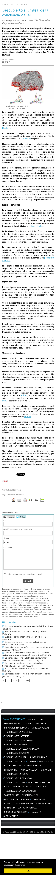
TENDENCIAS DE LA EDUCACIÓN (18, 778)
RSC (49, 782)
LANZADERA (9, 807)
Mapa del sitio (8, 851)
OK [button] (28, 871)
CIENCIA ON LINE (35, 719)
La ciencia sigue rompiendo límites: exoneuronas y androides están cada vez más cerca (24, 659)
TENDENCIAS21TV (30, 795)
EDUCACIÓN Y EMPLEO (27, 807)
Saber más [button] (20, 865)
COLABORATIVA (38, 799)
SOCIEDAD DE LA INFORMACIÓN (27, 765)
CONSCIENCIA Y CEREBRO (15, 812)
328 (27, 680)
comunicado (26, 138)
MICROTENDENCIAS (36, 782)
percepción (20, 494)
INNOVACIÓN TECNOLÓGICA (16, 727)
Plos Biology (7, 128)
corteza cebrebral (36, 226)
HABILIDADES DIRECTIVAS (15, 744)
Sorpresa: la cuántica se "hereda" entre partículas (26, 631)
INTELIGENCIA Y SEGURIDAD (16, 799)
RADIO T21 (8, 803)
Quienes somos (8, 840)
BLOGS (7, 765)
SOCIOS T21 (40, 786)
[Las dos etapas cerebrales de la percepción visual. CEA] (28, 66)
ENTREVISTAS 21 (45, 761)
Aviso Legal (7, 844)
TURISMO (31, 761)
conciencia (11, 494)
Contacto (6, 847)
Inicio (4, 5)
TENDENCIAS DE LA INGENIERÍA (18, 732)
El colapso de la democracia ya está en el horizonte (26, 637)
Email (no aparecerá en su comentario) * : (18, 529)
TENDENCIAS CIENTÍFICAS (18, 5)
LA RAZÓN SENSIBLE (38, 757)
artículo (24, 395)
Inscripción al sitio (9, 855)
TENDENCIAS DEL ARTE (14, 761)
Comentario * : (8, 547)
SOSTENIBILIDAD (11, 795)
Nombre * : (7, 520)
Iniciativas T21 (35, 812)
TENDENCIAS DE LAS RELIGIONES (18, 740)
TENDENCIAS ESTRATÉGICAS (16, 736)
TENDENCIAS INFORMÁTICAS (16, 753)
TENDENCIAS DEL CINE (23, 786)
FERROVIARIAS (10, 770)
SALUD (7, 786)
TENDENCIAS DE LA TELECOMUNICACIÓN (22, 749)
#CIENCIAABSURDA (43, 803)
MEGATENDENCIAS (12, 723)
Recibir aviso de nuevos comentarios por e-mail (24, 574)
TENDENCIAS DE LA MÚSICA (16, 774)
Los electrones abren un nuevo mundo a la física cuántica (29, 626)
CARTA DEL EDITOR (24, 803)
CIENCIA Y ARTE (11, 816)
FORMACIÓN (45, 770)
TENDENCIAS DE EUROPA (15, 757)
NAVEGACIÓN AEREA (28, 770)
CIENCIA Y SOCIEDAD (40, 727)
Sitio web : (7, 538)
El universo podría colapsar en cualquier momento (26, 668)
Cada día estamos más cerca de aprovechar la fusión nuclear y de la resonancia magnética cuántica (25, 654)
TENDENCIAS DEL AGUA (14, 782)
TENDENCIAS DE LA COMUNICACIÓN (20, 791)
